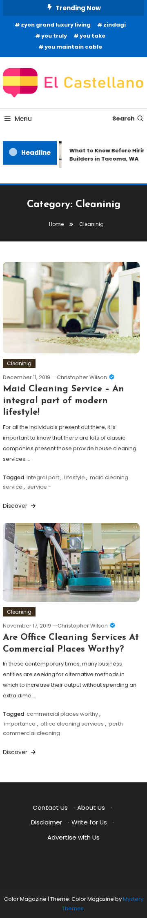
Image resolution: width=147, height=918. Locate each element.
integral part (43, 477)
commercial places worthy (62, 714)
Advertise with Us (73, 837)
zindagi (114, 25)
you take (92, 36)
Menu (23, 118)
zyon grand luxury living (56, 25)
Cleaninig (19, 363)
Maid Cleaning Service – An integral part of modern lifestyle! (63, 400)
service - (39, 487)
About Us (91, 807)
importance (20, 724)
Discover (16, 506)
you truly (54, 36)
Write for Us (89, 822)
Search (123, 118)
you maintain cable (73, 47)
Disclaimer (46, 822)
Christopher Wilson (82, 377)
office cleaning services (72, 724)
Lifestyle (74, 477)
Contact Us (50, 807)
